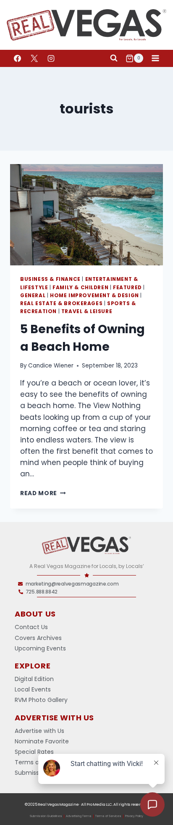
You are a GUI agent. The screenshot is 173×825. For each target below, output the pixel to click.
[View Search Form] (113, 58)
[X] (34, 58)
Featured (127, 287)
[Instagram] (51, 58)
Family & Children (80, 287)
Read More (43, 493)
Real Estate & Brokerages (61, 303)
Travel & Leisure (87, 311)
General (32, 295)
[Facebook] (17, 58)
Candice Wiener (50, 366)
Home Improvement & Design (94, 295)
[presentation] (86, 215)
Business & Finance (50, 279)
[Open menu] (155, 58)
